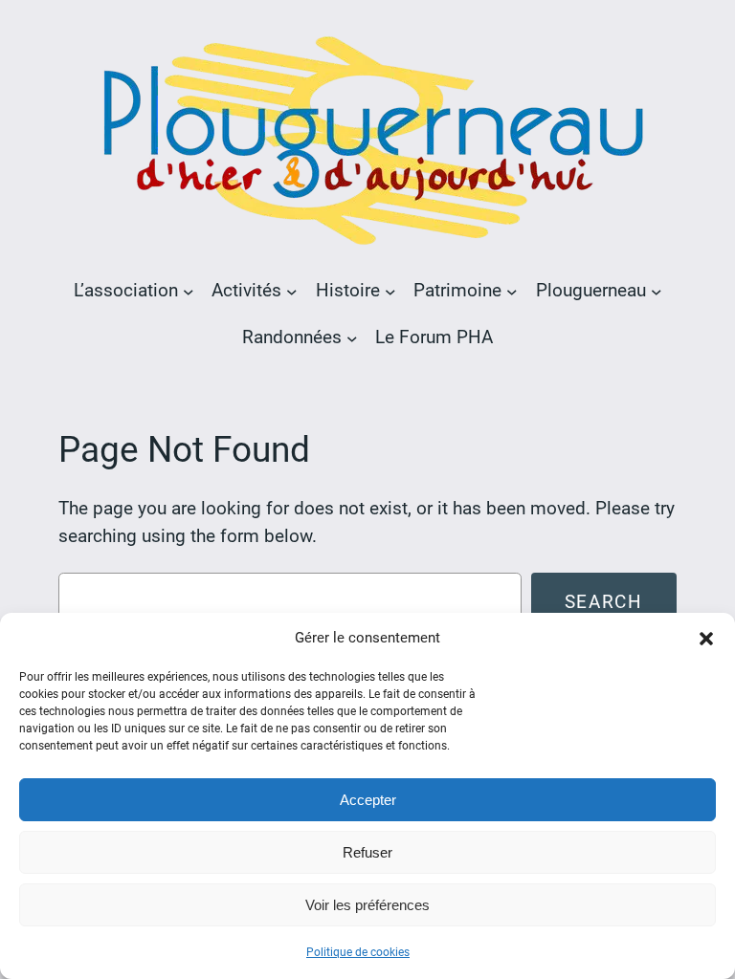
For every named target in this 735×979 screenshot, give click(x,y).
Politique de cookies (358, 952)
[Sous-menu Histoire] (390, 290)
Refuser (367, 852)
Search (604, 602)
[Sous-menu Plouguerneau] (656, 290)
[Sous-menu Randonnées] (352, 337)
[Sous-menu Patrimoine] (512, 290)
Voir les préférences (367, 905)
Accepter (368, 800)
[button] (706, 638)
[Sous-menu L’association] (188, 290)
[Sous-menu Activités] (292, 290)
